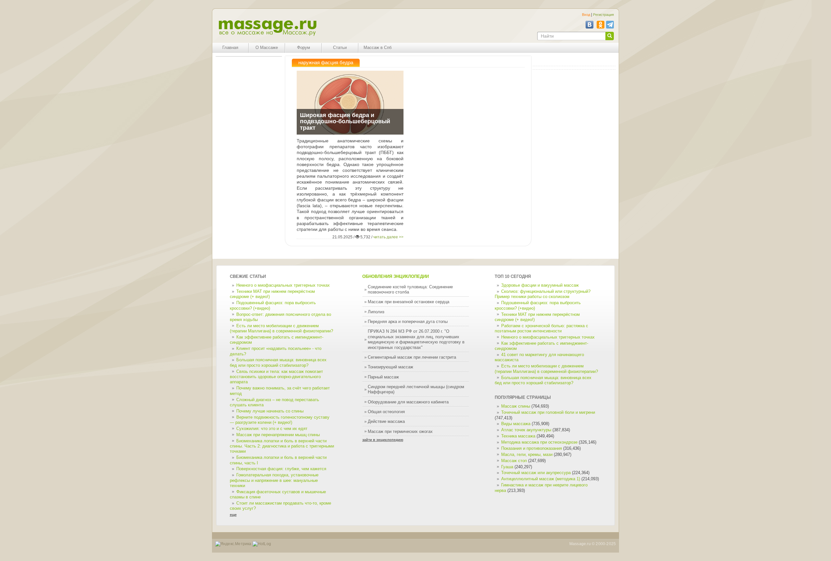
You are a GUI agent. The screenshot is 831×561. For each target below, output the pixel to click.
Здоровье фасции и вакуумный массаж (540, 285)
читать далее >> (388, 237)
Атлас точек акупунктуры (526, 430)
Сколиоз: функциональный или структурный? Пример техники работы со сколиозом (542, 294)
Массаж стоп (514, 461)
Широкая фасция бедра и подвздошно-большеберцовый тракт (345, 121)
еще (233, 515)
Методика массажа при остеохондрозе (539, 442)
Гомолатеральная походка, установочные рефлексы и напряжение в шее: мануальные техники (274, 480)
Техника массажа (518, 436)
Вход (586, 15)
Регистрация (603, 15)
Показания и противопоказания (531, 448)
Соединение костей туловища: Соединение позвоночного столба (410, 289)
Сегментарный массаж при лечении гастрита (412, 357)
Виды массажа (515, 424)
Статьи (340, 47)
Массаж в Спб (377, 47)
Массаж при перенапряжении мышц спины (278, 435)
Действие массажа (386, 421)
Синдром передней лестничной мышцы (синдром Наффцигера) (416, 389)
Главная (230, 47)
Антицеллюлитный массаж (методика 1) (540, 479)
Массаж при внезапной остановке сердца (408, 302)
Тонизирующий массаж (390, 367)
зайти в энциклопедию (382, 440)
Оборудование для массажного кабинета (408, 402)
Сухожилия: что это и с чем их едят (271, 428)
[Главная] (267, 28)
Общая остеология (386, 412)
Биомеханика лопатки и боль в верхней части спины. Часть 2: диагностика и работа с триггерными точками (282, 446)
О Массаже (266, 47)
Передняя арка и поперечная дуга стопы (408, 321)
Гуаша (508, 467)
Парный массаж (383, 377)
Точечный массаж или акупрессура (536, 473)
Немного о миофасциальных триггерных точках (283, 285)
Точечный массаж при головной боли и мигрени (548, 412)
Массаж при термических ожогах (400, 431)
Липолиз (376, 312)
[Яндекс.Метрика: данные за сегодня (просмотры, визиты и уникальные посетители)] (233, 544)
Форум (303, 47)
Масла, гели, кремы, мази (526, 454)
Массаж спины (515, 406)
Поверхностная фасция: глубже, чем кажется (281, 469)
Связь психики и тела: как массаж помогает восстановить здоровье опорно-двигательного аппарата (276, 377)
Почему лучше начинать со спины (270, 411)
